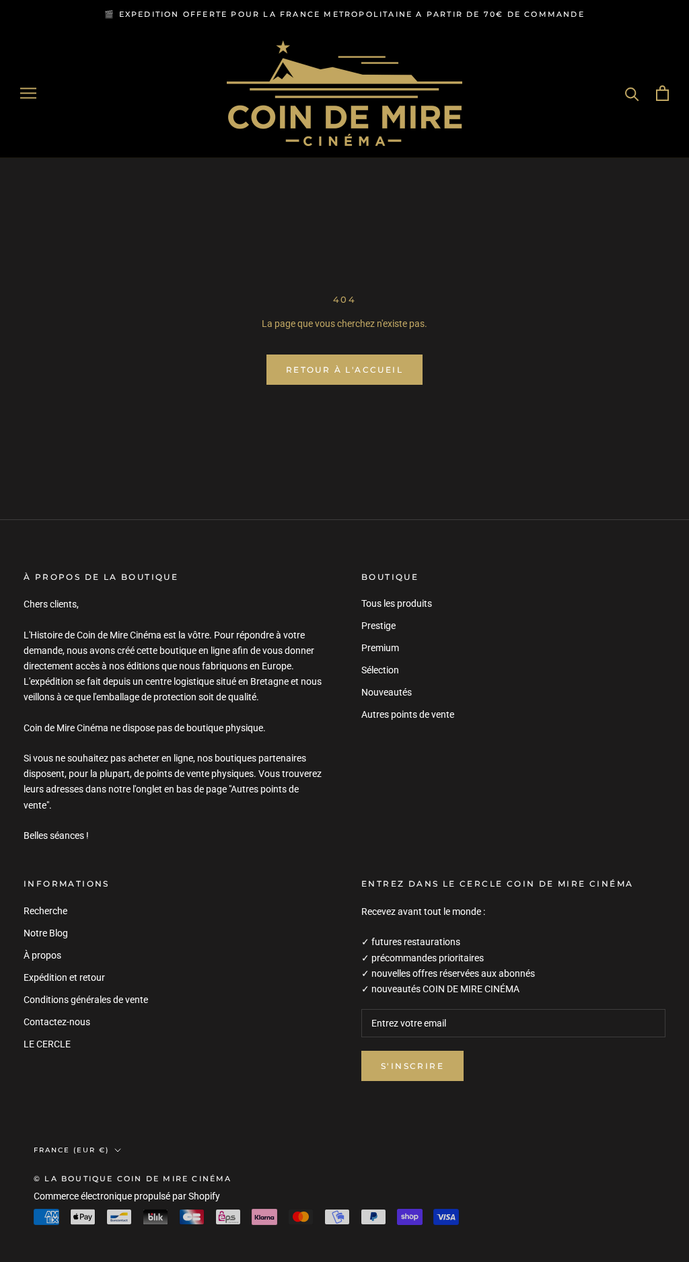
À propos (42, 955)
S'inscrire (412, 1066)
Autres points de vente (407, 714)
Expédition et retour (64, 977)
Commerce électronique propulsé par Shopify (127, 1196)
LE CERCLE (47, 1044)
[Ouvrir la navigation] (28, 93)
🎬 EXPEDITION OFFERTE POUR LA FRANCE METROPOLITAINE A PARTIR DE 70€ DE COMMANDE (344, 14)
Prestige (378, 625)
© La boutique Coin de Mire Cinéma (133, 1178)
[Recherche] (632, 93)
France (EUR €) (71, 1150)
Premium (380, 647)
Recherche (45, 910)
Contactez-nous (57, 1021)
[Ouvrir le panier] (662, 93)
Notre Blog (46, 933)
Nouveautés (386, 692)
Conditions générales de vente (86, 999)
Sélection (380, 670)
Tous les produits (396, 603)
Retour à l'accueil (344, 370)
